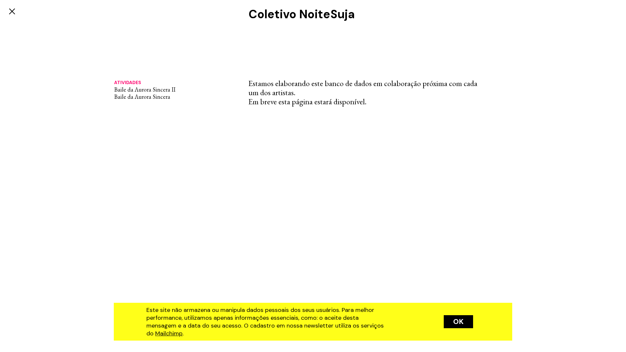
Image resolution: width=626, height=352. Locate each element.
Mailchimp (169, 333)
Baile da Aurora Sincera (142, 96)
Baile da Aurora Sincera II (144, 89)
